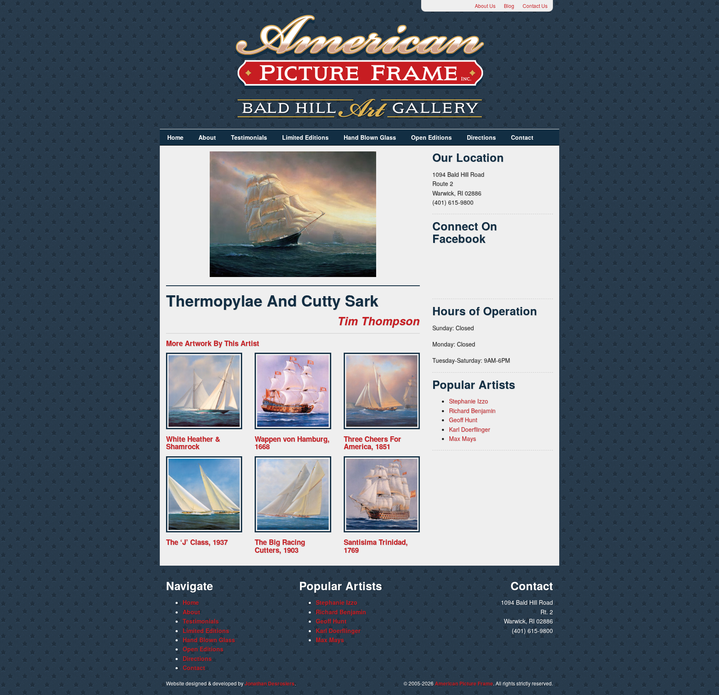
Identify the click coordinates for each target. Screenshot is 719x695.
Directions (481, 137)
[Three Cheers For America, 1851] (382, 391)
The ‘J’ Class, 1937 (197, 542)
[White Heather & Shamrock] (204, 391)
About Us (485, 5)
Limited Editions (305, 137)
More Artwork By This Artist (212, 343)
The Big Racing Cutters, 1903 (280, 546)
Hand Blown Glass (370, 137)
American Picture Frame (464, 683)
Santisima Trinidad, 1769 (376, 546)
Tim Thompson (378, 321)
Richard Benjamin (472, 410)
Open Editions (431, 137)
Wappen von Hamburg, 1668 (292, 443)
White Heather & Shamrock (193, 443)
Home (175, 137)
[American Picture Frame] (359, 52)
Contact (522, 137)
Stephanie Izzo (468, 401)
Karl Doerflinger (469, 429)
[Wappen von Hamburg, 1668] (293, 391)
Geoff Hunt (463, 420)
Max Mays (462, 438)
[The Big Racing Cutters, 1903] (293, 494)
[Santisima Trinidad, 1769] (382, 494)
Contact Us (535, 5)
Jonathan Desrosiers (270, 683)
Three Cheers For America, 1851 (372, 443)
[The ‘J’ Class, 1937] (204, 494)
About (207, 137)
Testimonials (249, 137)
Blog (509, 5)
